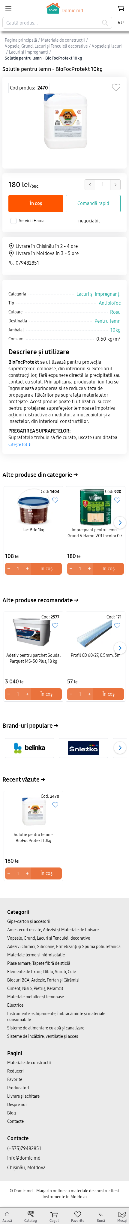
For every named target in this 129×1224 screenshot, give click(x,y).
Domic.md (72, 10)
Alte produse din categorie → (40, 474)
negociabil (89, 221)
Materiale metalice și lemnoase (35, 996)
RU (121, 22)
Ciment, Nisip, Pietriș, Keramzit (35, 988)
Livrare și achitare (23, 1096)
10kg (115, 330)
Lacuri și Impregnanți (98, 294)
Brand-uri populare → (30, 725)
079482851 (27, 263)
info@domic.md (23, 1158)
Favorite (14, 1079)
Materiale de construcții (29, 1062)
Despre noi (17, 1104)
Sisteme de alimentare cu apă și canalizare (45, 1028)
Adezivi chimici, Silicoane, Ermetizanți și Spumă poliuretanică (64, 946)
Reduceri (15, 1071)
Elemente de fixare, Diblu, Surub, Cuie (41, 971)
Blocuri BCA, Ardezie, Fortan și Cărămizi (43, 980)
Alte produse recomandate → (40, 600)
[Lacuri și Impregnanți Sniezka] (83, 748)
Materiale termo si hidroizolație (36, 955)
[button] (120, 523)
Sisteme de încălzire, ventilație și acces (42, 1036)
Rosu (115, 312)
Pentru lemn (107, 321)
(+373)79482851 (24, 1148)
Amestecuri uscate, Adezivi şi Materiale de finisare (53, 929)
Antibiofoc (110, 303)
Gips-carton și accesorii (28, 921)
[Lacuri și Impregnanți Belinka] (29, 748)
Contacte (15, 1121)
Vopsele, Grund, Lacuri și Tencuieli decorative (48, 938)
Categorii (18, 912)
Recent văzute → (23, 779)
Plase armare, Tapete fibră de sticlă (38, 963)
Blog (11, 1113)
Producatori (18, 1087)
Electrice (15, 1005)
